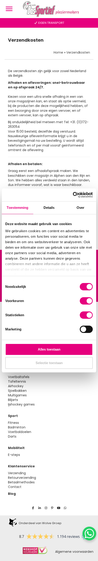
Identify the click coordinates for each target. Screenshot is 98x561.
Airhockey (15, 386)
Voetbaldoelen (19, 432)
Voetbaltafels (18, 377)
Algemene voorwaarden (72, 551)
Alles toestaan (49, 349)
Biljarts (13, 400)
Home (58, 52)
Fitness (13, 422)
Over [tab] (80, 208)
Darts (12, 436)
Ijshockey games (21, 404)
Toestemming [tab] (17, 208)
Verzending (17, 473)
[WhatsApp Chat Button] (89, 533)
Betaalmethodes (21, 482)
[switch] (86, 301)
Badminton (17, 427)
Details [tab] (49, 208)
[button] (33, 508)
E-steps (14, 454)
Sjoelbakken (17, 390)
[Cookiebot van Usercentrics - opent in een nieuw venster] (73, 195)
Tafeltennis (17, 381)
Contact (14, 487)
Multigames (17, 395)
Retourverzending (22, 477)
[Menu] (9, 9)
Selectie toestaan (49, 363)
